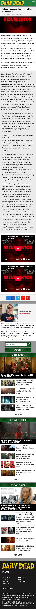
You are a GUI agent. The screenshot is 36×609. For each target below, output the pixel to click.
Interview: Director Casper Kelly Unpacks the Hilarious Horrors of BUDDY (16, 441)
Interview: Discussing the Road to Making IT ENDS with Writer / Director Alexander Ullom (25, 456)
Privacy (16, 605)
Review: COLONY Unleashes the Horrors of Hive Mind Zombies (17, 376)
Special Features (18, 420)
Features (5, 579)
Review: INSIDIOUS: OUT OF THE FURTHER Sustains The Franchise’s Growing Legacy (25, 399)
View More (18, 414)
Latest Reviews (18, 354)
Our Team (22, 577)
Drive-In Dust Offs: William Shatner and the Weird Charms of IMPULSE (25, 448)
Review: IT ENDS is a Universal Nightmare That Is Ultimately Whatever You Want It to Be (24, 383)
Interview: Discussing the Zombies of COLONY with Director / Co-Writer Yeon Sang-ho (25, 473)
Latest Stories (7, 577)
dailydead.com (20, 602)
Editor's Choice (18, 485)
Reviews (5, 581)
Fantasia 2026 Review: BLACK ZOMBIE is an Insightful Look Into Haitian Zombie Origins (25, 408)
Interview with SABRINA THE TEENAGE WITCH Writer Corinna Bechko (25, 464)
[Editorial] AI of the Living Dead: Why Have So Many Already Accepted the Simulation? (25, 548)
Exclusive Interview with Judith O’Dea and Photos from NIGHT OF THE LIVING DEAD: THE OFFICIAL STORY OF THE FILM (17, 507)
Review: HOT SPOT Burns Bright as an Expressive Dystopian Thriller (25, 391)
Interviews (6, 584)
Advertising (22, 581)
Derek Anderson (17, 15)
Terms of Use (23, 605)
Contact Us (22, 579)
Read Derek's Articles (18, 340)
